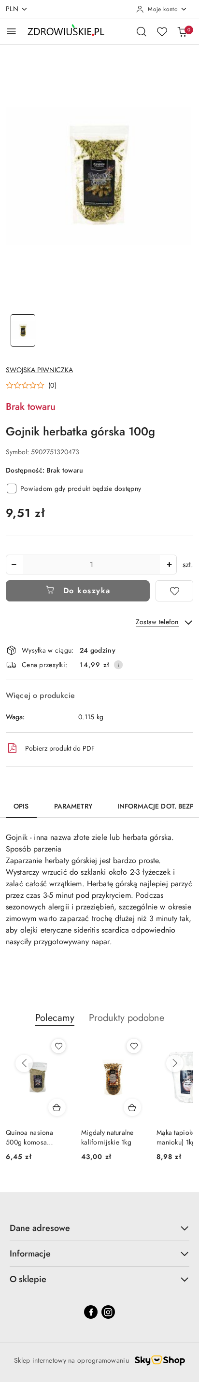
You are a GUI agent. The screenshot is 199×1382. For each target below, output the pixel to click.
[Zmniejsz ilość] (13, 564)
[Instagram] (108, 1312)
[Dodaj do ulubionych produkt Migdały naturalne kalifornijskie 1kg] (134, 1046)
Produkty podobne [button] (126, 1018)
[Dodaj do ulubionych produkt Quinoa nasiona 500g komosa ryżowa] (58, 1046)
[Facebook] (91, 1312)
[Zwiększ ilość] (169, 564)
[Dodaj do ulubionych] (174, 590)
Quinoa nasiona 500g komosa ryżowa (29, 1137)
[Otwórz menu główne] (11, 31)
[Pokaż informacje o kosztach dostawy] (118, 664)
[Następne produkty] (175, 1063)
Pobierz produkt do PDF (60, 748)
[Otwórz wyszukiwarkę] (141, 31)
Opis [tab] (21, 806)
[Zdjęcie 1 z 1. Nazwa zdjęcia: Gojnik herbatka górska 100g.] (23, 330)
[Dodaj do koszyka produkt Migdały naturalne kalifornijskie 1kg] (132, 1107)
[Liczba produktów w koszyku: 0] (182, 31)
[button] (31, 385)
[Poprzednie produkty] (24, 1063)
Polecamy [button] (54, 1018)
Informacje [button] (30, 1253)
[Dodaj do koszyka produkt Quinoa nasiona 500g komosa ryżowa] (57, 1107)
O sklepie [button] (28, 1279)
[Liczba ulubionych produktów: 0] (161, 31)
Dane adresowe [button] (40, 1228)
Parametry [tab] (73, 806)
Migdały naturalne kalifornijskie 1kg (107, 1137)
